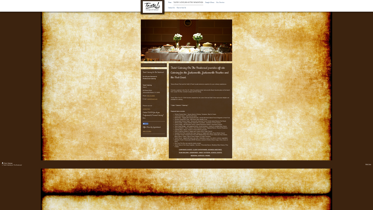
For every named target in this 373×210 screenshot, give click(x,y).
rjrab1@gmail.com (152, 99)
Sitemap (10, 163)
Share (146, 123)
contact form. (146, 109)
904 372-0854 (151, 96)
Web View (368, 164)
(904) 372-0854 (147, 131)
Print (5, 163)
